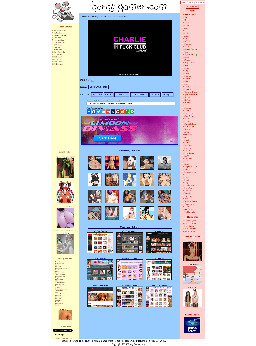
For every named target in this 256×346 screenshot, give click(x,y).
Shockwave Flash (98, 87)
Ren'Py (187, 156)
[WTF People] (65, 320)
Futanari (187, 89)
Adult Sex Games (59, 42)
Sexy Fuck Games (60, 35)
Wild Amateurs (190, 229)
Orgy (186, 137)
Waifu (186, 199)
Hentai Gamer (58, 50)
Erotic (186, 73)
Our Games (188, 209)
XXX (56, 292)
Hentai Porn (58, 262)
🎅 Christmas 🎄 (190, 55)
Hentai (57, 265)
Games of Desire (190, 92)
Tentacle (187, 193)
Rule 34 (187, 164)
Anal (186, 33)
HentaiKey (188, 97)
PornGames (188, 145)
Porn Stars (58, 305)
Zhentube (57, 287)
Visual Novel (189, 204)
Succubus (187, 191)
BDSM (187, 41)
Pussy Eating (189, 153)
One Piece (188, 135)
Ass (185, 39)
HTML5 (187, 100)
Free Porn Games (60, 263)
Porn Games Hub (59, 52)
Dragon (187, 65)
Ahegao (187, 25)
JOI (185, 105)
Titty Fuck (188, 196)
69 (185, 20)
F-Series (187, 76)
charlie (108, 94)
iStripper (187, 103)
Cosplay (187, 57)
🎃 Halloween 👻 (191, 95)
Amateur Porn (59, 290)
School (187, 169)
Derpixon (187, 60)
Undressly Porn (59, 284)
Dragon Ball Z (189, 63)
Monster (187, 121)
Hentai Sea (58, 295)
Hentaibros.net (59, 303)
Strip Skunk (58, 57)
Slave (186, 177)
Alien (186, 28)
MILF (186, 119)
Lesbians (187, 108)
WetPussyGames (190, 201)
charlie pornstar (139, 94)
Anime (186, 31)
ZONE (186, 207)
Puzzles (187, 151)
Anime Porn (58, 300)
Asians (186, 36)
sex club (155, 94)
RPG (186, 161)
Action (186, 23)
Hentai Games (59, 279)
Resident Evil (189, 159)
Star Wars (188, 188)
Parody (187, 140)
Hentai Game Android (61, 268)
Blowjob (187, 44)
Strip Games (58, 278)
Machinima (188, 113)
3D (185, 17)
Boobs (186, 47)
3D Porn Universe (60, 282)
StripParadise (189, 185)
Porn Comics (58, 302)
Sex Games (58, 266)
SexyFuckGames (190, 167)
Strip (186, 183)
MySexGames (189, 127)
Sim (185, 175)
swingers (167, 94)
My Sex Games (59, 33)
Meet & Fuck (189, 116)
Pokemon (187, 143)
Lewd (186, 111)
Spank (186, 180)
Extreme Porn (59, 286)
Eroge (186, 71)
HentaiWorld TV (59, 273)
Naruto (187, 129)
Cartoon (187, 52)
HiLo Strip (57, 59)
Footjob (187, 79)
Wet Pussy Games (60, 30)
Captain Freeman (190, 49)
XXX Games (58, 45)
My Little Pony (190, 124)
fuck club (97, 94)
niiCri (186, 132)
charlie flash (122, 94)
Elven (186, 68)
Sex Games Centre (59, 40)
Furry (186, 87)
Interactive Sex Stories (61, 289)
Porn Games (57, 38)
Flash (186, 84)
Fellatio (187, 81)
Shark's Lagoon (190, 172)
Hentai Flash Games (60, 276)
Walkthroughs (189, 212)
